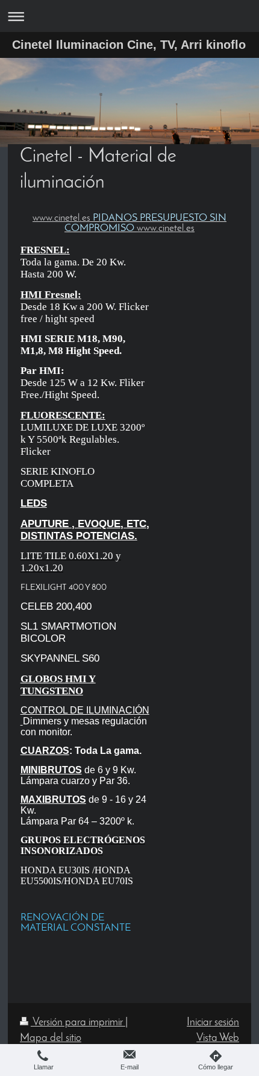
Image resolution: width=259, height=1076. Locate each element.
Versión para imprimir (78, 1022)
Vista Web (217, 1038)
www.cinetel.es (61, 218)
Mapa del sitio (50, 1038)
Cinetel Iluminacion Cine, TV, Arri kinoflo (129, 44)
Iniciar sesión (213, 1022)
